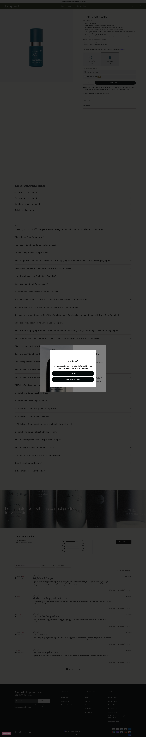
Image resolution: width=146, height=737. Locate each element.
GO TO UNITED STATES (73, 379)
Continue (73, 373)
